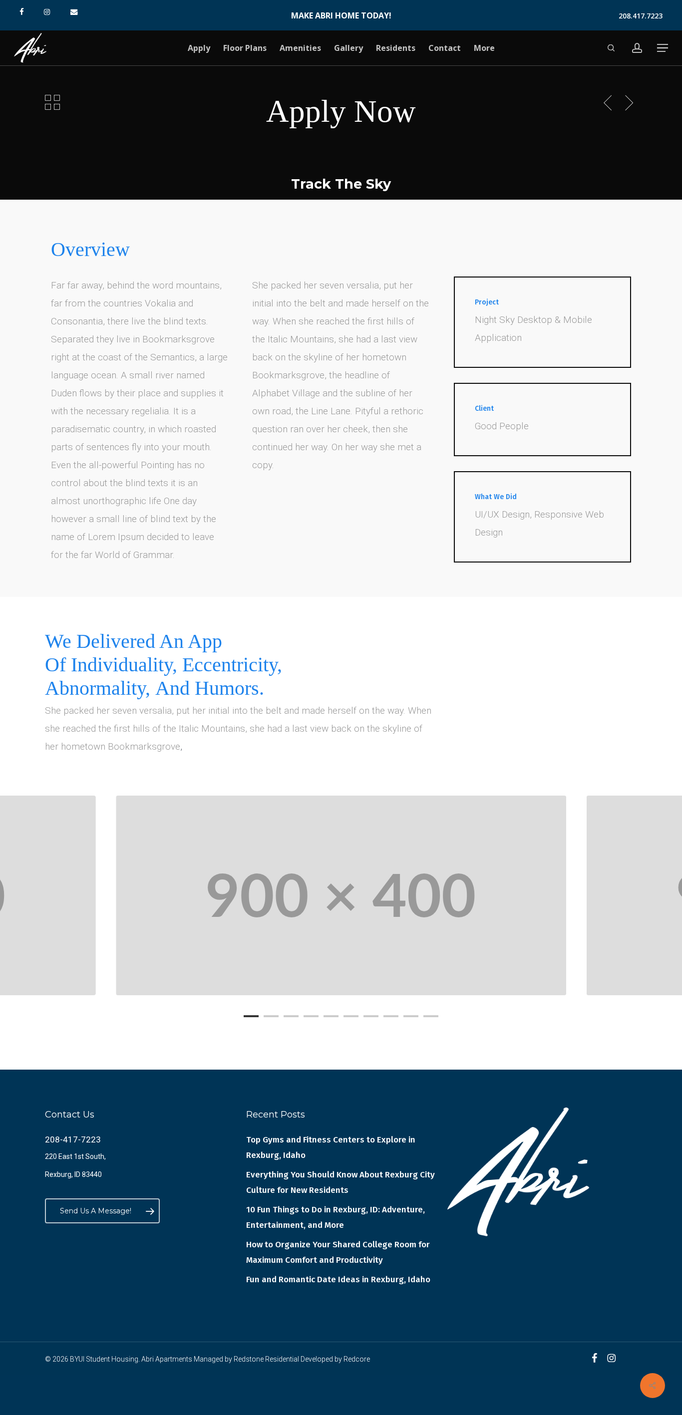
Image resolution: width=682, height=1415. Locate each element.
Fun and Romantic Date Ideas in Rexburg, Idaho (338, 1279)
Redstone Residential (266, 1359)
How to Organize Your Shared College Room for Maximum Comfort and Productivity (338, 1252)
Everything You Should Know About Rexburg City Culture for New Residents (340, 1182)
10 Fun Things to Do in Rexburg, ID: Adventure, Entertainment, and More (335, 1217)
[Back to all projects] (52, 101)
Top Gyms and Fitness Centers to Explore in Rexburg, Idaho (330, 1147)
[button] (662, 48)
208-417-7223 (73, 1139)
